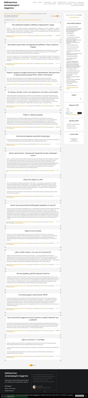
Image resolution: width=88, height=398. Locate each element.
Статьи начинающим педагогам (21, 13)
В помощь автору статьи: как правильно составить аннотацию (33, 92)
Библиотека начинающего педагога (11, 5)
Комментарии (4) (10, 309)
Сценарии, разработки (16, 144)
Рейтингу (24, 19)
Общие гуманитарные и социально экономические (23, 221)
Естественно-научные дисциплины (71, 74)
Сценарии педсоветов (72, 128)
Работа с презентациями (33, 115)
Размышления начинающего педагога (73, 51)
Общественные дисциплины (73, 79)
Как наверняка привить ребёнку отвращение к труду (33, 25)
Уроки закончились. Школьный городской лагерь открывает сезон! (33, 154)
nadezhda (41, 35)
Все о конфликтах (71, 35)
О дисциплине (70, 33)
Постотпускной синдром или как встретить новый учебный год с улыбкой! (33, 318)
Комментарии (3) (19, 223)
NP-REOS (33, 84)
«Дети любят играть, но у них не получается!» (33, 252)
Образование (14, 84)
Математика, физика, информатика (71, 59)
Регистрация (72, 17)
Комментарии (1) (10, 36)
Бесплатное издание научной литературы (33, 136)
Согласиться (79, 395)
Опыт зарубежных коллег (73, 47)
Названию (18, 19)
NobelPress (37, 144)
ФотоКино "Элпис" (71, 126)
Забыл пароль (70, 114)
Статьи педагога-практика (73, 37)
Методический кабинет (72, 26)
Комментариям (30, 19)
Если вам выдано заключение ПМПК (33, 295)
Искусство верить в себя (33, 179)
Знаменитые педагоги (72, 48)
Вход (77, 17)
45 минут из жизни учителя (73, 124)
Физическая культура (72, 85)
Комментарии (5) (10, 287)
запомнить (70, 113)
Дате (14, 19)
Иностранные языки (71, 69)
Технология (69, 83)
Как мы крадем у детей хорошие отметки (33, 273)
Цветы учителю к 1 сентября (33, 339)
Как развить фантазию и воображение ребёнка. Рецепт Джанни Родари (33, 45)
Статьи (10, 13)
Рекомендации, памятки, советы (19, 35)
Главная (6, 13)
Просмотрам (38, 19)
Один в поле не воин (33, 231)
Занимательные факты (72, 45)
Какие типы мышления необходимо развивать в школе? (33, 205)
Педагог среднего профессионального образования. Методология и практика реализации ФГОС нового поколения (33, 73)
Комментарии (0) (10, 64)
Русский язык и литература (73, 70)
